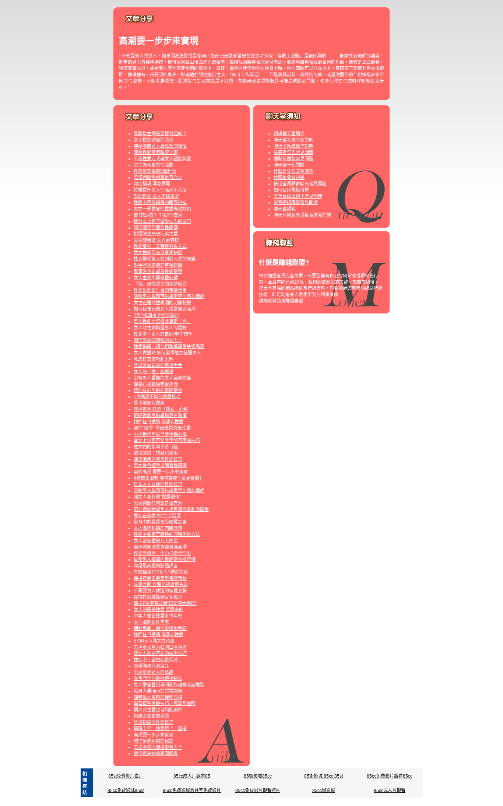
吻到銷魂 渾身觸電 (152, 183)
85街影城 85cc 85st (323, 776)
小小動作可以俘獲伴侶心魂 (160, 434)
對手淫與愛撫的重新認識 (158, 265)
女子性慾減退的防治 (153, 140)
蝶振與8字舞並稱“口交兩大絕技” (165, 603)
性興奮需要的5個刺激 (155, 171)
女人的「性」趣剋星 (153, 371)
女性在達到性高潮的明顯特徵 (162, 302)
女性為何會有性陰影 (153, 165)
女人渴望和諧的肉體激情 (158, 528)
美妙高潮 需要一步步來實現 (161, 471)
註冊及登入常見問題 (293, 152)
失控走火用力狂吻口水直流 (160, 647)
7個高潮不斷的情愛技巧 (157, 396)
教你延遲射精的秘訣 (153, 741)
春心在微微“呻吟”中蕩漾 (157, 515)
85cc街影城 (323, 790)
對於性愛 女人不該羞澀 (156, 196)
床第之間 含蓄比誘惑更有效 (161, 584)
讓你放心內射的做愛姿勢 (158, 390)
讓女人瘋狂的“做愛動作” (157, 497)
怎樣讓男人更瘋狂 (151, 666)
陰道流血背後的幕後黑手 (158, 365)
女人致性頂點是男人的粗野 (160, 327)
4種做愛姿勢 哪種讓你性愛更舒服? (168, 478)
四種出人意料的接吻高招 (158, 697)
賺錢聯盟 (294, 301)
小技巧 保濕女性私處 (154, 641)
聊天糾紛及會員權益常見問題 (302, 215)
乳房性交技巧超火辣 (153, 359)
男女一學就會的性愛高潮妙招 (162, 208)
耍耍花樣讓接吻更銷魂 (156, 384)
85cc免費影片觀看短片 (257, 790)
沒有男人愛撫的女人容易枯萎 (162, 378)
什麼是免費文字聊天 (293, 171)
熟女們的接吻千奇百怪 (156, 446)
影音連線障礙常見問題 (296, 202)
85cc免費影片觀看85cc (389, 776)
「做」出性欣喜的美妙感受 (160, 284)
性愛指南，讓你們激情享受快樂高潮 (169, 346)
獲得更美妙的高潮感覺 (156, 753)
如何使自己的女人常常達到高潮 (165, 309)
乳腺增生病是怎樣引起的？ (160, 133)
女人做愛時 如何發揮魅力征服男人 (167, 352)
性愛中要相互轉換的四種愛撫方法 (167, 534)
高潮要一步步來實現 (153, 734)
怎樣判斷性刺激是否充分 (158, 177)
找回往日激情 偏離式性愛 (158, 421)
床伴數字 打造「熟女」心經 (161, 409)
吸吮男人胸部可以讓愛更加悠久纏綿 (169, 296)
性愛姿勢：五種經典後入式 (160, 246)
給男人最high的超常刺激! (158, 691)
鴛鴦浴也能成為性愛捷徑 (158, 271)
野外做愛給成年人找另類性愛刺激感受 (171, 509)
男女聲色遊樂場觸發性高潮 (160, 465)
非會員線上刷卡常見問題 (298, 196)
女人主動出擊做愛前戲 (156, 277)
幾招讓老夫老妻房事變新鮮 (160, 578)
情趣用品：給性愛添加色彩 (160, 628)
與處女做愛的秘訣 (151, 716)
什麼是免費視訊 (289, 177)
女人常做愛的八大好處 (156, 540)
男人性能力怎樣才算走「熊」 (162, 321)
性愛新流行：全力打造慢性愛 (162, 553)
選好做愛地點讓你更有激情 (160, 415)
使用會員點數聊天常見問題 (300, 183)
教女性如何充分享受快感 (158, 252)
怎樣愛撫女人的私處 (153, 672)
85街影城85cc (258, 776)
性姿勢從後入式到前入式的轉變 (165, 259)
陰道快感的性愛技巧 (153, 722)
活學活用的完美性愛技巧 (158, 459)
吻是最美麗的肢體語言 (156, 565)
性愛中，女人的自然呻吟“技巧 (163, 334)
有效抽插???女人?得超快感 (161, 572)
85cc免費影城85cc (126, 790)
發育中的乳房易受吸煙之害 (160, 522)
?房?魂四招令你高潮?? (156, 315)
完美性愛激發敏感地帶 (156, 152)
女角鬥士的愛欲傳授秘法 (158, 678)
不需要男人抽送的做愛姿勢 (160, 590)
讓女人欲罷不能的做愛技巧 (160, 653)
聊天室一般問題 (289, 165)
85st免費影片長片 (125, 776)
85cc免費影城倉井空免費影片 (192, 790)
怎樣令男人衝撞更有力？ (158, 747)
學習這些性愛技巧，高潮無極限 (165, 703)
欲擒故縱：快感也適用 (156, 453)
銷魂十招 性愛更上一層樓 (160, 728)
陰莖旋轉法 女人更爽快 (156, 240)
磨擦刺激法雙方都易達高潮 (160, 547)
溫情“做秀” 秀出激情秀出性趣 (162, 428)
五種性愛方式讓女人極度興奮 (162, 158)
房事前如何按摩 (149, 403)
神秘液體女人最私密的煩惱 (160, 146)
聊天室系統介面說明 (293, 140)
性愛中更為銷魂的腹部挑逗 (160, 202)
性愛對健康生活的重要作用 (160, 290)
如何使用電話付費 (291, 190)
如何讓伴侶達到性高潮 (156, 227)
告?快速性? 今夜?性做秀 (158, 215)
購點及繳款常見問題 (293, 158)
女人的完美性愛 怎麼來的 (158, 609)
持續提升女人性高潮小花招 (160, 190)
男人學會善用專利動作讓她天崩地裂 (169, 684)
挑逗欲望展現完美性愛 (156, 233)
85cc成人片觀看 (389, 790)
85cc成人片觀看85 (191, 776)
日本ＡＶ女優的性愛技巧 (158, 484)
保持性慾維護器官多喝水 (158, 597)
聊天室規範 (285, 208)
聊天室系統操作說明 (293, 146)
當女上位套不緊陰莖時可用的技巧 (167, 440)
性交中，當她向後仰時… (158, 659)
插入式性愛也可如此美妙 (158, 709)
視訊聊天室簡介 (289, 133)
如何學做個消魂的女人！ (158, 340)
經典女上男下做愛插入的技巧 (162, 221)
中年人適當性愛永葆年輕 (158, 615)
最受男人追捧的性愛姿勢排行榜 (165, 559)
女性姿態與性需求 (151, 622)
